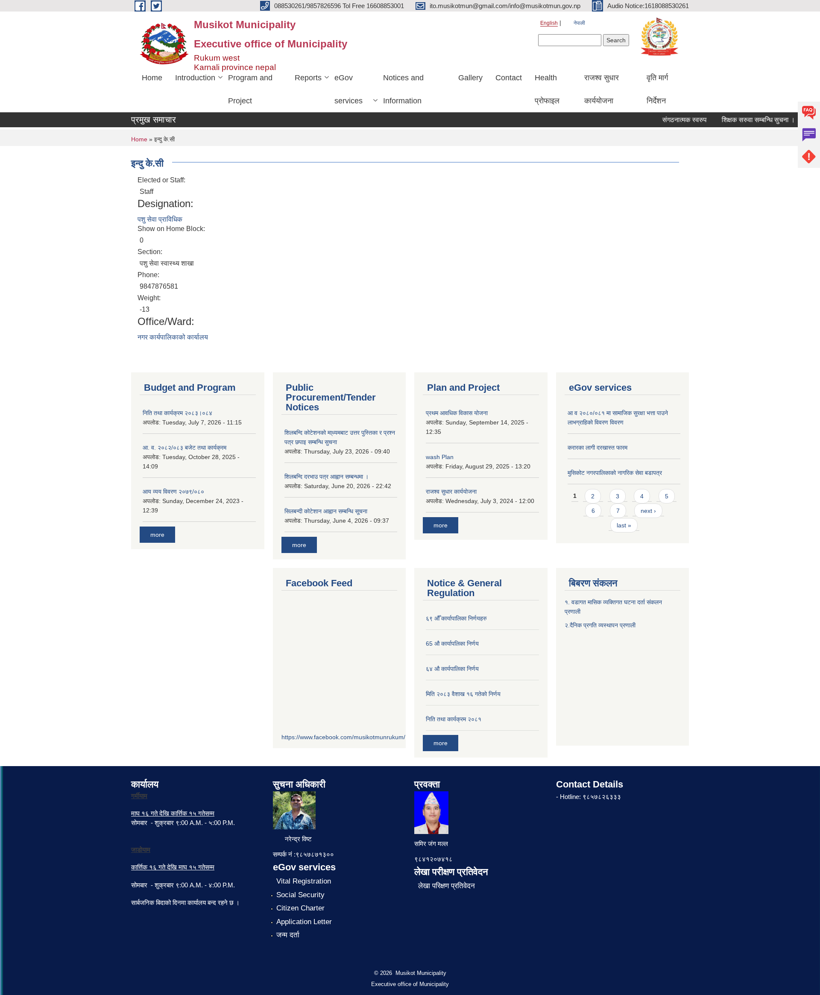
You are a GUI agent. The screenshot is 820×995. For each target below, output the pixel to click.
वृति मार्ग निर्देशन (657, 89)
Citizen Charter (300, 908)
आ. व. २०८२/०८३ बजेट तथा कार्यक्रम (184, 447)
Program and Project (250, 89)
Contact (508, 77)
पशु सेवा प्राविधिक (160, 219)
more (157, 534)
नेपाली (579, 23)
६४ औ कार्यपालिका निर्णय (452, 668)
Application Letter (304, 922)
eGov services (348, 89)
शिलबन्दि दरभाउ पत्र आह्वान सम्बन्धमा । (326, 476)
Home (152, 77)
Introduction (195, 77)
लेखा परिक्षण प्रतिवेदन (446, 886)
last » (624, 525)
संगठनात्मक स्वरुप (675, 119)
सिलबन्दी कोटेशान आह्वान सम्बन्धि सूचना (325, 511)
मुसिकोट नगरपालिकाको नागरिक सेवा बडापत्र (615, 472)
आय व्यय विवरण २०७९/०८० (173, 491)
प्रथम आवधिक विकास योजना (457, 413)
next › (648, 510)
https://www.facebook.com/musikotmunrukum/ (343, 737)
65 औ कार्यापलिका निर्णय (452, 643)
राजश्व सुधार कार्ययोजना (601, 89)
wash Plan (440, 457)
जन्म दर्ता (287, 935)
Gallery (470, 77)
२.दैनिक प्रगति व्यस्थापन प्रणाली (600, 625)
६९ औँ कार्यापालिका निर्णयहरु (456, 618)
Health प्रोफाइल (547, 89)
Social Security (300, 895)
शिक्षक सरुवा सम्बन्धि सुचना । (748, 119)
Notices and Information (403, 89)
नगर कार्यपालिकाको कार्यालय (173, 337)
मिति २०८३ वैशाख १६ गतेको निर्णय (463, 694)
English (549, 23)
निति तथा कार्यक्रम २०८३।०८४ (177, 413)
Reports (308, 77)
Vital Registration (303, 881)
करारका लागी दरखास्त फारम (597, 447)
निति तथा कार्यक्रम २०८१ (453, 719)
